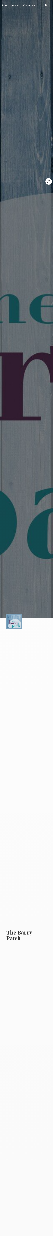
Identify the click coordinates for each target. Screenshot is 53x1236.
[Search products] (48, 181)
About (15, 5)
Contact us (29, 5)
